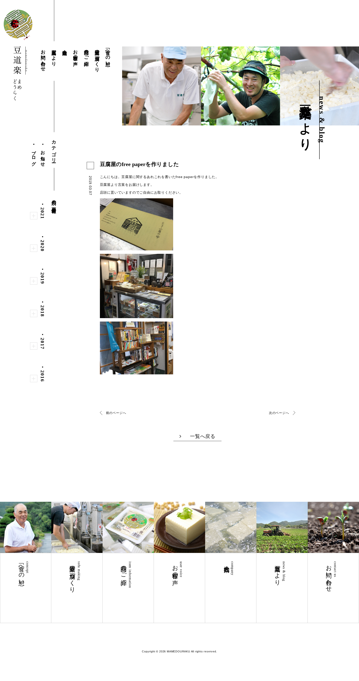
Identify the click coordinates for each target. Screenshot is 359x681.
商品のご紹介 (86, 52)
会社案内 (64, 46)
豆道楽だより (54, 55)
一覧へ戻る (202, 436)
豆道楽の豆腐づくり (97, 58)
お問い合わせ (43, 57)
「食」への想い (108, 55)
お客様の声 (75, 52)
